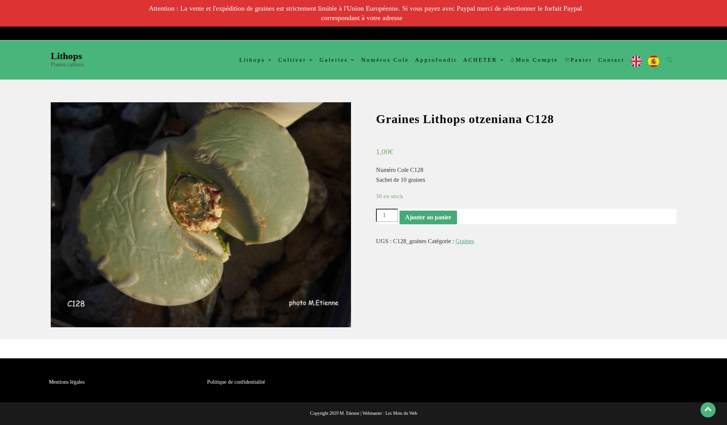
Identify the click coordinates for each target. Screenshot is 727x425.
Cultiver (292, 60)
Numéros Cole (385, 60)
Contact (611, 60)
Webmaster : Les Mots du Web (389, 413)
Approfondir (436, 60)
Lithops (66, 56)
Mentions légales (66, 382)
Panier (581, 60)
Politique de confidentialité (236, 382)
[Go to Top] (708, 409)
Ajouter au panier (428, 217)
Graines (465, 241)
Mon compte (537, 60)
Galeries (334, 60)
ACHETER (480, 60)
